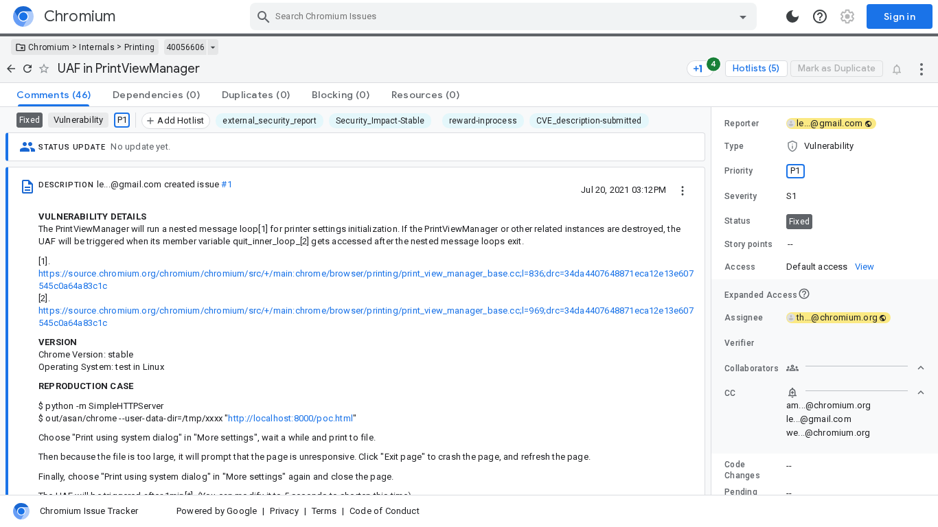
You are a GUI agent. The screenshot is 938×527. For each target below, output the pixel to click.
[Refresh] (27, 68)
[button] (824, 146)
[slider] (713, 301)
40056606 (185, 47)
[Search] (263, 16)
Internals (97, 47)
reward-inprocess (483, 121)
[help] (820, 16)
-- (790, 244)
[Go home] (11, 68)
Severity (740, 196)
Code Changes (742, 470)
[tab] (53, 94)
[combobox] (505, 16)
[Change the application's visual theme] (792, 16)
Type (734, 146)
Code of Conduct (385, 511)
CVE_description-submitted (589, 121)
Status (737, 221)
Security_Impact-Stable (380, 121)
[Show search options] (743, 16)
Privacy (284, 511)
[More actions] (922, 69)
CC (730, 393)
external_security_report (269, 121)
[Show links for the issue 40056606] (212, 47)
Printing (139, 47)
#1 (226, 184)
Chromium (48, 47)
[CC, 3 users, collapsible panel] (855, 392)
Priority (738, 171)
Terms (324, 511)
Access (740, 267)
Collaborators (751, 368)
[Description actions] (683, 189)
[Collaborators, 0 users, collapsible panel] (855, 368)
